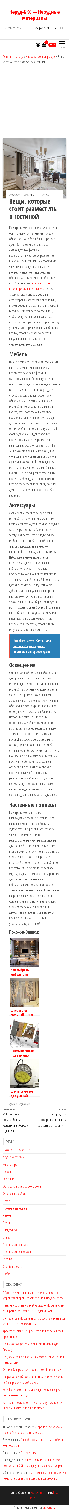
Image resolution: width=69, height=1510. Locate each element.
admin (33, 195)
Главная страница (13, 56)
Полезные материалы (15, 1208)
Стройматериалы (13, 1266)
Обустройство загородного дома (22, 1186)
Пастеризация (28, 1452)
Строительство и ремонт (17, 1251)
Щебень (7, 1273)
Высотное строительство (17, 1149)
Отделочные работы (15, 1193)
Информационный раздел (40, 56)
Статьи (6, 1237)
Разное (7, 1215)
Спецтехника (10, 1230)
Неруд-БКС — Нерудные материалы (34, 15)
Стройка (7, 1259)
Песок (6, 1201)
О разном (8, 1179)
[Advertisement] (34, 101)
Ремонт (7, 1222)
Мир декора (23, 1104)
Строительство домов (15, 1244)
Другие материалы (13, 1157)
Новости (7, 1171)
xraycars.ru (49, 1507)
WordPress (37, 1492)
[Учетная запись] (38, 44)
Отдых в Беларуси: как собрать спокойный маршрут (32, 1369)
